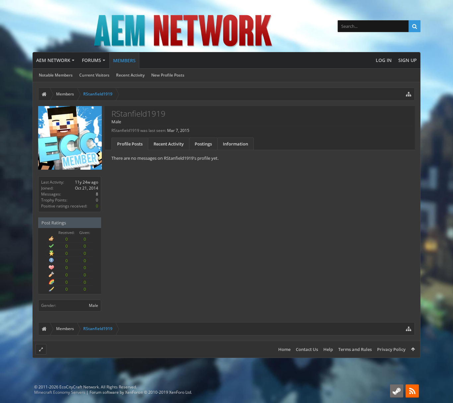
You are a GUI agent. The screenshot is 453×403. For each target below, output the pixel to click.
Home (284, 349)
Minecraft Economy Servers (59, 392)
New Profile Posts (167, 75)
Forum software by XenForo (141, 392)
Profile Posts (130, 144)
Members (124, 60)
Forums (91, 60)
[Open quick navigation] (409, 94)
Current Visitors (94, 75)
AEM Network (53, 60)
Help (328, 349)
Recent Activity (130, 75)
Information (235, 144)
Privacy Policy (391, 349)
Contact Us (307, 349)
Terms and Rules (355, 349)
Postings (203, 144)
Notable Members (56, 75)
